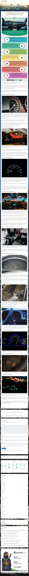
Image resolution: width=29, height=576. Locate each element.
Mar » (4, 471)
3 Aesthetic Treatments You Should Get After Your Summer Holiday (10, 536)
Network (3, 499)
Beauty (3, 479)
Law (2, 494)
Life (2, 496)
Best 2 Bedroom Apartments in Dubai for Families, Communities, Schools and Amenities (13, 530)
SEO (2, 504)
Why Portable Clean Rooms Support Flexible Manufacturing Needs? (10, 541)
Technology (4, 407)
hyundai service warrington (18, 218)
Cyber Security (3, 484)
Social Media (3, 506)
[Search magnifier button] (26, 457)
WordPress (3, 516)
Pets (2, 501)
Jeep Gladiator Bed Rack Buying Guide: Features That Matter (9, 535)
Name (3, 435)
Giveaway (3, 491)
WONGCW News (4, 1)
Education (3, 486)
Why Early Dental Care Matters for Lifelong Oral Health (9, 533)
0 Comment (20, 15)
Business (3, 481)
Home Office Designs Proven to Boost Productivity (8, 538)
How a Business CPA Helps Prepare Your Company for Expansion (10, 531)
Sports (3, 509)
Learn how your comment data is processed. (17, 450)
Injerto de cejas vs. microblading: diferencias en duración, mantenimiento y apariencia (13, 545)
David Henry (16, 15)
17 (16, 467)
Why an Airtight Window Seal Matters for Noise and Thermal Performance (11, 540)
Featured (3, 489)
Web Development (4, 514)
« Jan (2, 471)
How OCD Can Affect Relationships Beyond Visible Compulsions (10, 543)
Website (3, 442)
